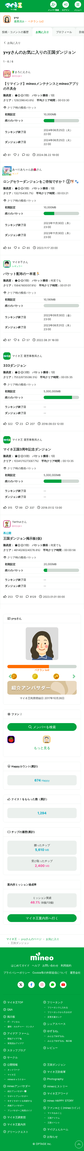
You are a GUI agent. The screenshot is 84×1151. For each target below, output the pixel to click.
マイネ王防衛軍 (56, 1071)
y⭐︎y (16, 17)
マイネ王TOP (15, 1002)
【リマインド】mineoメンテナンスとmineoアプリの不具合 (41, 86)
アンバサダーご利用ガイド (20, 1110)
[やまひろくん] (12, 739)
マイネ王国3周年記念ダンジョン (27, 449)
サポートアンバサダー (18, 1096)
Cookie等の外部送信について (49, 972)
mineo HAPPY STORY (60, 1100)
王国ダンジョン (56, 1064)
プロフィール (64, 32)
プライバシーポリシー (16, 972)
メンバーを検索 (44, 727)
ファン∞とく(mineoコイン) (63, 1107)
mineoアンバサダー (18, 1086)
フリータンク (55, 1002)
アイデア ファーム (18, 1033)
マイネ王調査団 (16, 1117)
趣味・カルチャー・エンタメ (21, 1026)
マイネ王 (12, 1074)
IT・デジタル (14, 1022)
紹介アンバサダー (16, 1091)
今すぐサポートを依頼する (20, 1101)
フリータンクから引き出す (60, 1012)
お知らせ (52, 1136)
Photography (55, 1079)
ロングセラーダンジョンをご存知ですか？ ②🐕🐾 (41, 181)
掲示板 (11, 1016)
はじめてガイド (20, 965)
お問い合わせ (50, 965)
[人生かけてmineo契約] (48, 739)
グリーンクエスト (17, 1131)
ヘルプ (36, 965)
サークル (12, 1057)
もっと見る (42, 748)
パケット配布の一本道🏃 (21, 274)
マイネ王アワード (57, 1093)
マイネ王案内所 (16, 1124)
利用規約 (66, 965)
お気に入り (42, 32)
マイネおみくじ (55, 1113)
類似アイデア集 (15, 1038)
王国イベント (54, 1122)
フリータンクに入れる (58, 1007)
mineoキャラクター (17, 1079)
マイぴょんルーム (57, 1129)
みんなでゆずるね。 (57, 1036)
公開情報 (12, 1064)
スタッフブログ (16, 1050)
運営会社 (75, 972)
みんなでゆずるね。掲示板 (60, 1041)
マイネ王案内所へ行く (42, 918)
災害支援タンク (55, 1017)
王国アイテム (54, 1118)
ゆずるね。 (53, 1031)
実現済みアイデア (16, 1043)
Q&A (10, 1009)
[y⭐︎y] (42, 643)
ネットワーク (14, 1069)
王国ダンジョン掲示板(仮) (22, 538)
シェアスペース (56, 1023)
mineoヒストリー (57, 1086)
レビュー (52, 1047)
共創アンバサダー (16, 1105)
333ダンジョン (14, 365)
